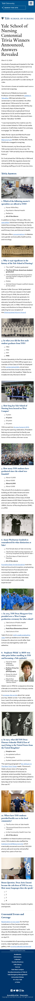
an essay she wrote (10, 695)
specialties (5, 222)
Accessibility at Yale (13, 995)
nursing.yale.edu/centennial (20, 946)
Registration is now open (10, 922)
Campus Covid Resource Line (12, 844)
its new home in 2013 (21, 427)
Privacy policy (24, 995)
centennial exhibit (12, 367)
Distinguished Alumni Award (15, 312)
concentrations (18, 234)
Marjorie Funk (6, 140)
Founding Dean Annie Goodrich (13, 565)
